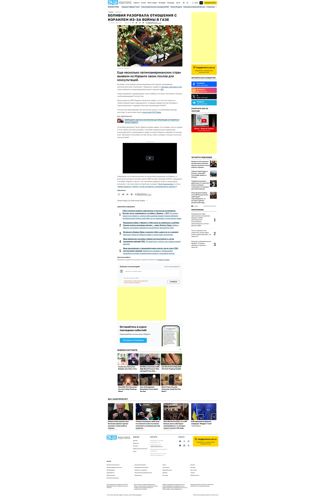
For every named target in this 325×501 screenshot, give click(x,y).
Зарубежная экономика (141, 467)
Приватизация (111, 475)
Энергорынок (110, 472)
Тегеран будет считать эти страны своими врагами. (152, 241)
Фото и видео (152, 3)
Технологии (165, 467)
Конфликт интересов (141, 470)
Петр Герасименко (166, 184)
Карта (134, 451)
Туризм (192, 472)
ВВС (162, 89)
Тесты (178, 3)
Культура (165, 475)
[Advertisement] (141, 304)
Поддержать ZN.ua (210, 2)
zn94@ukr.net (154, 451)
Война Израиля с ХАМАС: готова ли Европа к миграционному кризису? (147, 186)
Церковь (164, 472)
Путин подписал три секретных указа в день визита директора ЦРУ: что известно (201, 233)
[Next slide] (215, 6)
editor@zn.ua (159, 455)
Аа (201, 2)
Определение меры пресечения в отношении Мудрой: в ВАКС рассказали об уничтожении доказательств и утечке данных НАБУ (200, 220)
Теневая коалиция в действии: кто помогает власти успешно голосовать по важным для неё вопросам (200, 185)
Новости (136, 3)
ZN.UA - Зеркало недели (204, 129)
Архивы (135, 440)
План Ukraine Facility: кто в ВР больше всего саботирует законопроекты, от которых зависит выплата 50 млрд (199, 198)
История (192, 467)
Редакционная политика (140, 448)
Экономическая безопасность (143, 472)
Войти (196, 3)
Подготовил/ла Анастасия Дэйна (131, 200)
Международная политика (114, 467)
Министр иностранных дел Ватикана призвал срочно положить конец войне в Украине (200, 164)
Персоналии (138, 475)
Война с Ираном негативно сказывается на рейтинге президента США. (151, 225)
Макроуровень (111, 470)
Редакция (136, 443)
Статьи (143, 3)
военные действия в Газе (172, 87)
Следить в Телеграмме (134, 340)
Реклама (135, 446)
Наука (164, 465)
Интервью (162, 3)
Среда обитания (167, 470)
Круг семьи (193, 470)
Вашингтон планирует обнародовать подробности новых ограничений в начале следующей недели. (150, 250)
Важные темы (113, 7)
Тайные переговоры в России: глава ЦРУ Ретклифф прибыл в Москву (199, 174)
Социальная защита (140, 465)
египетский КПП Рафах (151, 112)
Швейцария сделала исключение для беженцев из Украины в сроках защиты (152, 121)
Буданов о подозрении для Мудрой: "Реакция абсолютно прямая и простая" (201, 244)
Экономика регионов (113, 478)
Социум (192, 465)
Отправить (173, 282)
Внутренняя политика (113, 465)
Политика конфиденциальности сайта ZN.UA (205, 495)
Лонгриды (170, 3)
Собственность (194, 475)
